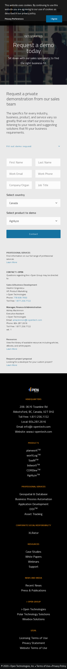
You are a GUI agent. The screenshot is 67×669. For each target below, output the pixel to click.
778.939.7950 (20, 297)
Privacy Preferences (14, 18)
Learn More (11, 262)
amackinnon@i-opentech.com (27, 320)
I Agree (54, 18)
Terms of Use (43, 666)
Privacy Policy (59, 666)
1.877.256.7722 (23, 300)
